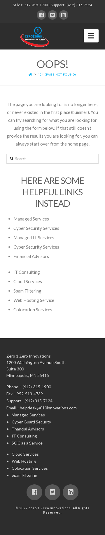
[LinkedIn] (63, 15)
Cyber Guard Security (31, 421)
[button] (91, 35)
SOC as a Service (27, 442)
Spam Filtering (27, 290)
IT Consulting (26, 272)
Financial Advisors (31, 256)
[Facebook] (41, 15)
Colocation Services (32, 309)
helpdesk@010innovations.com (48, 407)
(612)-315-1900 (36, 386)
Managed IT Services (33, 237)
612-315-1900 (36, 5)
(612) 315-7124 (79, 5)
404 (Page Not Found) (57, 74)
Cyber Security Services (36, 228)
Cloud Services (27, 281)
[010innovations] (35, 36)
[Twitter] (52, 15)
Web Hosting (24, 461)
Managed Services (31, 218)
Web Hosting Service (33, 300)
